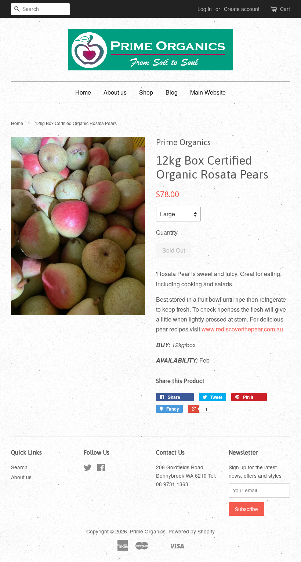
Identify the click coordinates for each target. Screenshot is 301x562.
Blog (172, 92)
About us (115, 92)
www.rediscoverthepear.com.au (242, 329)
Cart (285, 8)
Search (19, 467)
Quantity (167, 232)
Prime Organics (148, 531)
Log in (204, 8)
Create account (242, 8)
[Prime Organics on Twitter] (88, 468)
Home (83, 92)
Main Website (208, 92)
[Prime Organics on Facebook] (101, 468)
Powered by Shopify (191, 531)
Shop (146, 92)
